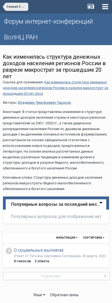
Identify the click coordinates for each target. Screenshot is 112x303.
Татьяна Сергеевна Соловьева (55, 256)
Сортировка (93, 237)
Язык (38, 295)
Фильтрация (66, 237)
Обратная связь (64, 295)
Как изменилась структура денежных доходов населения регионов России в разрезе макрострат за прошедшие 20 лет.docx (55, 88)
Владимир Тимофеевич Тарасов (44, 102)
